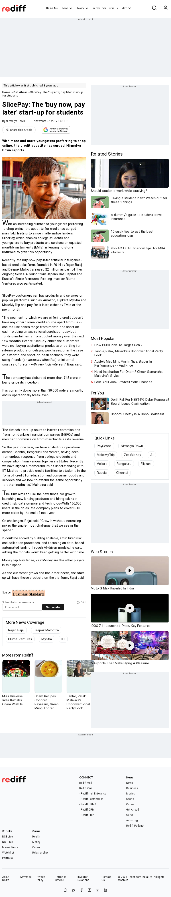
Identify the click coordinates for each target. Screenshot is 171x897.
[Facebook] (81, 890)
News (65, 8)
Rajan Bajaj (16, 630)
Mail (56, 8)
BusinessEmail (98, 8)
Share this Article (21, 129)
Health (36, 836)
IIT (63, 639)
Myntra (46, 639)
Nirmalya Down (15, 121)
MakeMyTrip (106, 455)
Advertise (26, 877)
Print (83, 602)
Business (132, 788)
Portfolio (7, 858)
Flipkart (146, 464)
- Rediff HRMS (87, 804)
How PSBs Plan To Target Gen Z (118, 345)
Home (49, 8)
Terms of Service (60, 878)
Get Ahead (20, 92)
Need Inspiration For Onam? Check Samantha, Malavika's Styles (128, 374)
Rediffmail (85, 782)
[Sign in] (165, 8)
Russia (102, 473)
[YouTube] (97, 890)
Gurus (111, 8)
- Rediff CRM (86, 809)
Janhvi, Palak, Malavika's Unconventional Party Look (128, 353)
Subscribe (53, 607)
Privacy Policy (40, 878)
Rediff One (85, 788)
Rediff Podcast (135, 825)
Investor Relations (83, 878)
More (124, 8)
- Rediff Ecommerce (91, 799)
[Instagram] (89, 890)
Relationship (40, 852)
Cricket (130, 804)
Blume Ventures (20, 639)
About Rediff (6, 878)
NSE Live (7, 842)
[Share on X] (73, 890)
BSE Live (7, 836)
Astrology (132, 820)
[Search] (154, 8)
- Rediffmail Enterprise (92, 793)
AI (151, 455)
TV (116, 8)
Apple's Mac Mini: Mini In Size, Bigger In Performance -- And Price (123, 363)
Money (80, 8)
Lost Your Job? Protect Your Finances (123, 382)
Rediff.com (134, 877)
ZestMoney (132, 455)
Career (36, 847)
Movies (130, 793)
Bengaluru (124, 464)
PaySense (104, 446)
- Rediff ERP (86, 815)
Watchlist (8, 852)
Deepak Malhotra (46, 630)
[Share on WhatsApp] (65, 890)
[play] (129, 570)
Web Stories (102, 551)
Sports (130, 799)
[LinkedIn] (105, 890)
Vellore (102, 464)
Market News (10, 847)
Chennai (122, 473)
